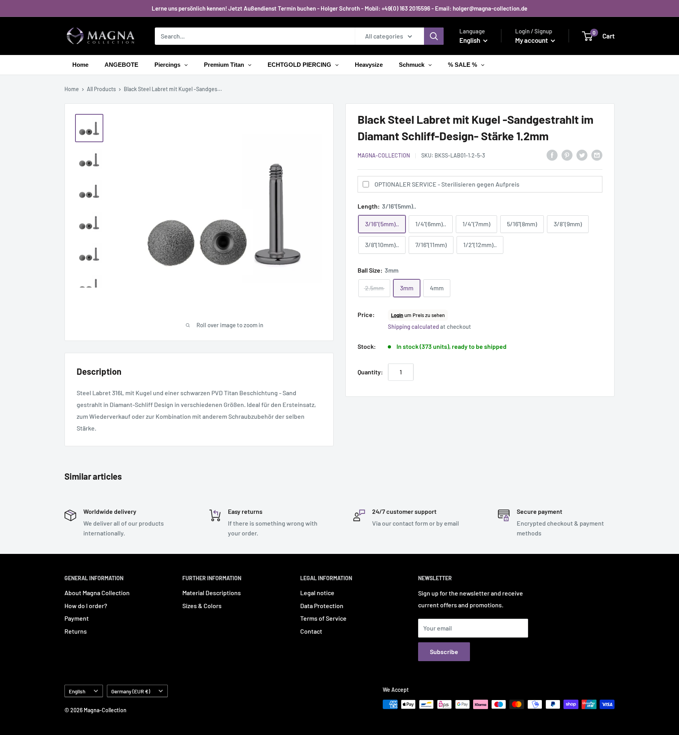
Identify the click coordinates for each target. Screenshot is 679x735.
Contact (311, 631)
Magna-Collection (384, 155)
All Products (101, 89)
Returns (75, 631)
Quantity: (370, 372)
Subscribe (444, 651)
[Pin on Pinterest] (567, 154)
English (77, 691)
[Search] (434, 36)
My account (532, 40)
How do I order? (85, 605)
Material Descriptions (211, 592)
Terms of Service (323, 618)
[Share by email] (596, 154)
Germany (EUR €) (130, 691)
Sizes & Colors (202, 605)
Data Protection (321, 605)
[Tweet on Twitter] (581, 154)
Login (397, 315)
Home (71, 89)
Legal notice (317, 592)
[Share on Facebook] (552, 154)
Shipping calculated (413, 326)
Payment (76, 618)
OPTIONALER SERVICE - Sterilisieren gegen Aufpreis (446, 184)
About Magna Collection (97, 592)
